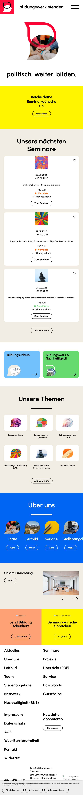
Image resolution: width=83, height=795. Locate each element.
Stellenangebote (17, 685)
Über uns (11, 659)
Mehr (12, 547)
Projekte (50, 659)
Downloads (52, 685)
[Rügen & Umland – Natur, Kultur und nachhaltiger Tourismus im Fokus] (41, 222)
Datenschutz (14, 723)
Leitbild (10, 668)
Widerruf (12, 758)
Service (49, 676)
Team (9, 676)
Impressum (13, 714)
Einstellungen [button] (13, 790)
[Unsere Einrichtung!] (61, 583)
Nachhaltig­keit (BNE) (21, 702)
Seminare (51, 650)
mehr (70, 547)
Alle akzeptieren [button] (56, 790)
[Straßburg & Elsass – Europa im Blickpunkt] (41, 165)
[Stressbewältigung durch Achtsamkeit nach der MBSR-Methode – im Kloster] (41, 278)
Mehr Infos (41, 113)
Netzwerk (12, 694)
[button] (75, 7)
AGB (8, 732)
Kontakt (10, 749)
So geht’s (62, 636)
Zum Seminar (41, 203)
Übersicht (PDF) (56, 668)
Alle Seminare (41, 330)
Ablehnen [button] (34, 790)
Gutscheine (21, 636)
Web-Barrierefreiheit (21, 740)
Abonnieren (53, 728)
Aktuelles (12, 650)
